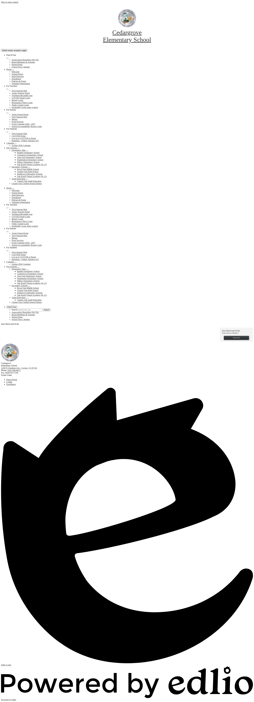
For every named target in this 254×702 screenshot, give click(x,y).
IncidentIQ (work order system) (25, 107)
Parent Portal (17, 64)
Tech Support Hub (19, 91)
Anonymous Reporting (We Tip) (25, 60)
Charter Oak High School (27, 172)
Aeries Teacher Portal (21, 93)
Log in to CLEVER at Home (24, 138)
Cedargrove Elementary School (30, 155)
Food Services (18, 122)
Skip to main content (9, 2)
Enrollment (16, 79)
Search (14, 310)
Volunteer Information (21, 83)
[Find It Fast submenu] (7, 58)
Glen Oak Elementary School (29, 157)
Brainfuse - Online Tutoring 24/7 (25, 141)
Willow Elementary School (28, 162)
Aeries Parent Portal (20, 114)
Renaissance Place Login (22, 103)
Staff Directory (18, 76)
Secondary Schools (20, 167)
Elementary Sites (19, 150)
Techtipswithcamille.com (22, 95)
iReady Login (17, 100)
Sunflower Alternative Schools (29, 174)
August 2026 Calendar (21, 145)
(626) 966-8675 (14, 370)
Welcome (15, 72)
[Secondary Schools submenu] (29, 167)
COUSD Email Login (21, 98)
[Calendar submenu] (15, 143)
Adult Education (18, 179)
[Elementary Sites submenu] (27, 269)
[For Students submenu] (7, 250)
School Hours (17, 74)
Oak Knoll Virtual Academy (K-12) (32, 164)
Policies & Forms (19, 81)
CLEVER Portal (19, 136)
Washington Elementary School (30, 160)
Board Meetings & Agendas (23, 62)
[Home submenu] (13, 188)
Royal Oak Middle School (28, 169)
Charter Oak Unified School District (27, 183)
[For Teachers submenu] (7, 89)
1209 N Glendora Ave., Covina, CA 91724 (19, 368)
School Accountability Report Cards (27, 126)
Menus (14, 119)
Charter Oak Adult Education (29, 181)
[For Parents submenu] (7, 231)
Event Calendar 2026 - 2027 (23, 124)
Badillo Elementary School (28, 153)
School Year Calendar (21, 67)
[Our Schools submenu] (18, 148)
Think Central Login (20, 105)
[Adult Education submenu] (27, 179)
